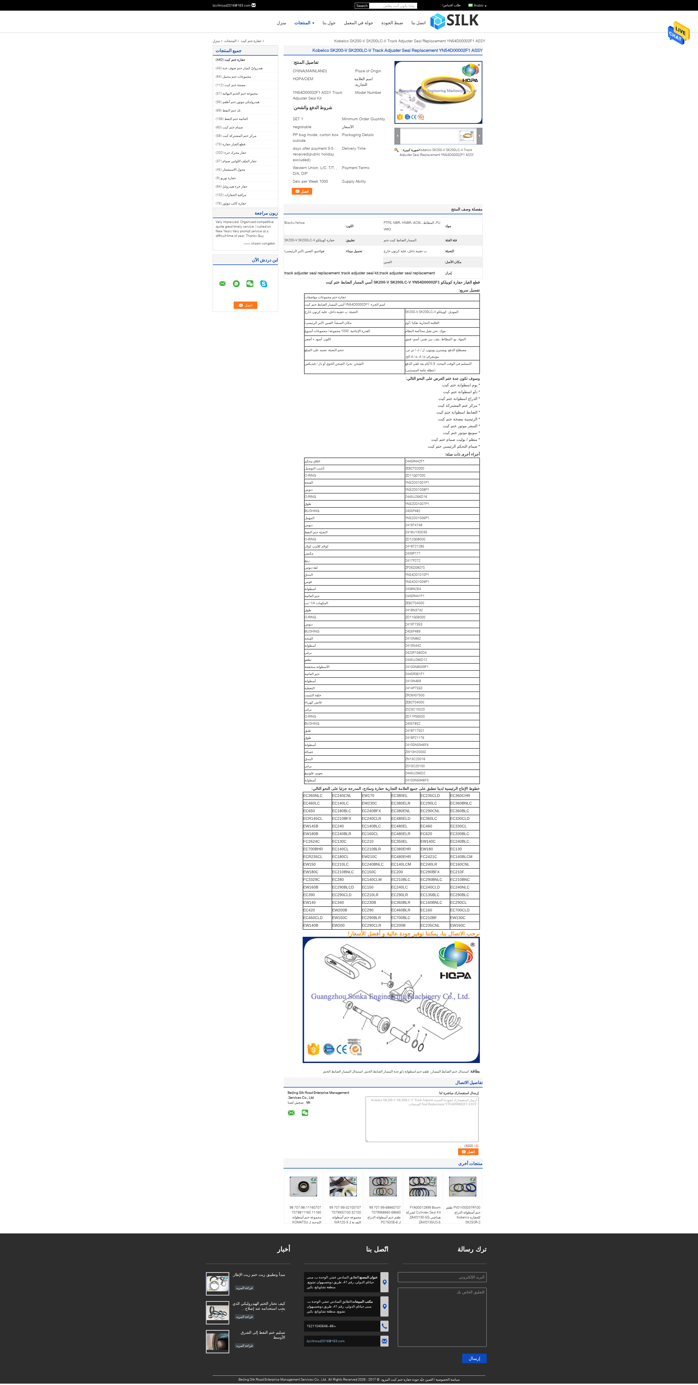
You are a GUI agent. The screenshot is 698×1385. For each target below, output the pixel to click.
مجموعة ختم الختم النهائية (240, 93)
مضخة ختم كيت (234, 85)
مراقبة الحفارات (235, 195)
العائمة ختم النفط (236, 119)
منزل (281, 22)
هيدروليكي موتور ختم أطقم (240, 102)
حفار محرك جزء (235, 152)
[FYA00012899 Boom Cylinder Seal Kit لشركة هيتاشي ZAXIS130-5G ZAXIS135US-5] (423, 1186)
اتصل (305, 191)
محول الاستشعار (233, 169)
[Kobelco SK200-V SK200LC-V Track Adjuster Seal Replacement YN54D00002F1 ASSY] (438, 92)
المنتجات (302, 22)
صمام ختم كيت (232, 127)
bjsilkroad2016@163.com (232, 5)
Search (362, 6)
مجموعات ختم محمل (236, 76)
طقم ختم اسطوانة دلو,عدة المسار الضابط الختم (397, 1071)
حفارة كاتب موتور (234, 203)
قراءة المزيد (244, 1288)
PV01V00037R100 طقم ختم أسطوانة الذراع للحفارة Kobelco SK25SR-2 (463, 1214)
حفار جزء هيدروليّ (234, 186)
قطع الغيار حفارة (233, 144)
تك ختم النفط (231, 110)
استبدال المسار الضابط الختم (343, 1071)
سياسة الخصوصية (448, 1379)
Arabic (479, 5)
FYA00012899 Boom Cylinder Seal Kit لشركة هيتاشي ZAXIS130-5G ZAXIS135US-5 (423, 1214)
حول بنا (329, 22)
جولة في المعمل (358, 22)
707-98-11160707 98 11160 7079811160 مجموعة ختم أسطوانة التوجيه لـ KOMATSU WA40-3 (305, 1217)
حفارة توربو (228, 178)
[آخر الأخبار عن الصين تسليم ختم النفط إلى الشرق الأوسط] (217, 1342)
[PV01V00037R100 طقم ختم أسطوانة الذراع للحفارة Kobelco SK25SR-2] (463, 1186)
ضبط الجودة (392, 22)
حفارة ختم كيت (251, 41)
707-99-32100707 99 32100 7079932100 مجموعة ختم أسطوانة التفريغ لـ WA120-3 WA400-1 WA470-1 (345, 1217)
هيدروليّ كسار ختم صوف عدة (242, 68)
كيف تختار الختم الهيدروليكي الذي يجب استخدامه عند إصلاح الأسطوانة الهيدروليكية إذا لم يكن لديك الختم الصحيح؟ (259, 1306)
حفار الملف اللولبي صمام (239, 161)
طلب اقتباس (452, 5)
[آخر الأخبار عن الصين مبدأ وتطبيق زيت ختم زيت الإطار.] (217, 1284)
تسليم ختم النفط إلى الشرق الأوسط (263, 1334)
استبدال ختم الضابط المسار (450, 1071)
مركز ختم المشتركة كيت (239, 136)
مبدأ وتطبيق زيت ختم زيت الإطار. (258, 1274)
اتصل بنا (418, 22)
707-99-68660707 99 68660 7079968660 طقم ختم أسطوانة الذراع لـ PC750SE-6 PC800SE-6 (384, 1217)
